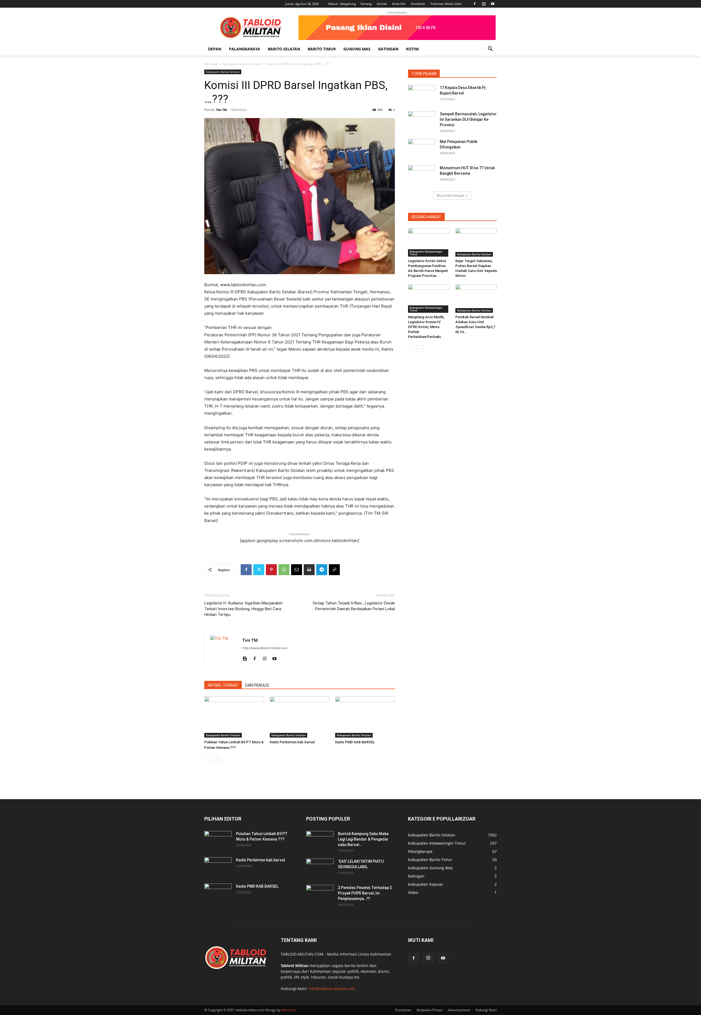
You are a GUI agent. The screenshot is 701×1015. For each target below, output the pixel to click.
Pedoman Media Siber (446, 4)
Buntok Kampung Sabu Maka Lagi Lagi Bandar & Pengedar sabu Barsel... (363, 839)
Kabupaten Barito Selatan (242, 64)
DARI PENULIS (257, 685)
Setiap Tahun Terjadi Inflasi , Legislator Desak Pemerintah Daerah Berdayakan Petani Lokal (354, 606)
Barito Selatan (284, 48)
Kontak (382, 4)
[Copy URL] (334, 569)
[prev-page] (207, 758)
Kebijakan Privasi (430, 1010)
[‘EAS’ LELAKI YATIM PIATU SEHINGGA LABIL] (320, 868)
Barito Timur (322, 48)
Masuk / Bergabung (342, 4)
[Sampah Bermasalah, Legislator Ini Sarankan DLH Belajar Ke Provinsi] (421, 120)
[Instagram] (483, 4)
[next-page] (216, 758)
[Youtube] (493, 4)
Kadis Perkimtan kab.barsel (292, 742)
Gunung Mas (356, 48)
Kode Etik (399, 4)
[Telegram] (321, 569)
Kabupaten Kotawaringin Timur (426, 253)
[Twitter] (258, 569)
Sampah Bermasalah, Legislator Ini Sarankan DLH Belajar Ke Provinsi (468, 119)
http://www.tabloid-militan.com (265, 648)
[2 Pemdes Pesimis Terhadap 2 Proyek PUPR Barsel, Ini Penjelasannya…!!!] (320, 894)
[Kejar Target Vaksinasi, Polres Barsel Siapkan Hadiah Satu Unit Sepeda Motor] (476, 242)
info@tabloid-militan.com (332, 988)
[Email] (296, 569)
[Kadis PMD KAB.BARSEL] (365, 717)
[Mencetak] (309, 569)
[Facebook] (474, 4)
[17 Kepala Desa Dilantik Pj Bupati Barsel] (421, 94)
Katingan (388, 48)
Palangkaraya (244, 48)
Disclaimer (418, 4)
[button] (490, 49)
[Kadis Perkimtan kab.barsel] (299, 717)
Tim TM (221, 110)
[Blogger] (246, 659)
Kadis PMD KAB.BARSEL (355, 742)
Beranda (210, 64)
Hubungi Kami (486, 1010)
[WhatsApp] (283, 569)
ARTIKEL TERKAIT (223, 685)
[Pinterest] (271, 569)
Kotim (412, 48)
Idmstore (288, 1010)
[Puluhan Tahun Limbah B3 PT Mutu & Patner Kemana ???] (234, 717)
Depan (214, 48)
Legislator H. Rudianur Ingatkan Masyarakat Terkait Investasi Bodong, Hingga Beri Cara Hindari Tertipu (243, 609)
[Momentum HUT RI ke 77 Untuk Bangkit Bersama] (421, 174)
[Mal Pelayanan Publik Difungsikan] (421, 148)
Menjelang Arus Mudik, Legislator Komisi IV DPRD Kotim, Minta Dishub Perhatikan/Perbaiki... (426, 327)
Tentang (366, 4)
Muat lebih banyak (450, 195)
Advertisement (459, 1010)
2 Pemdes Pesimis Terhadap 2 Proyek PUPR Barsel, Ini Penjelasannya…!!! (365, 893)
